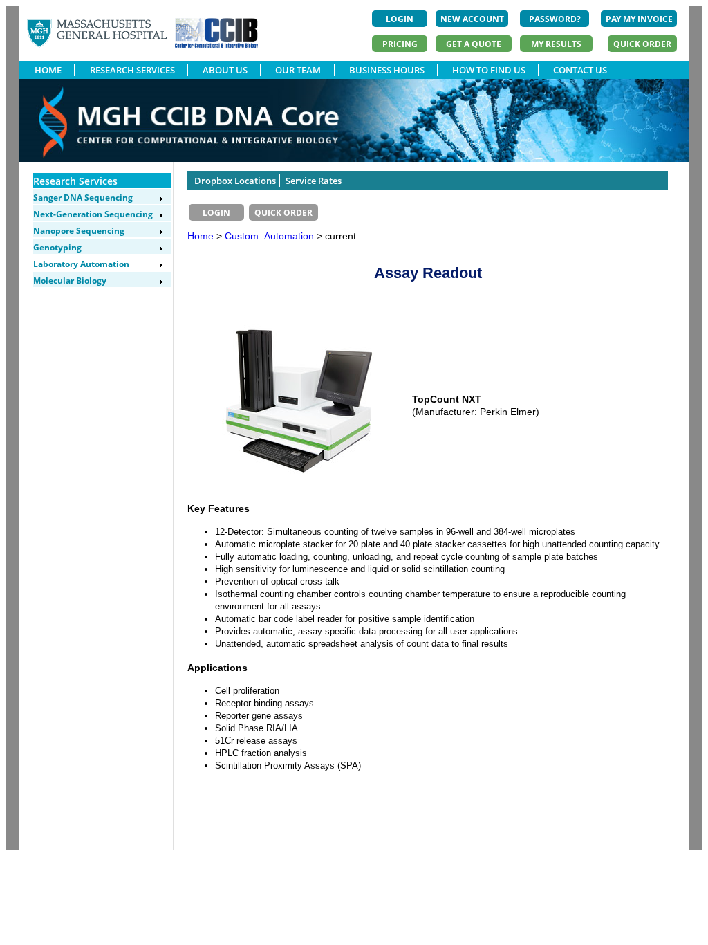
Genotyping (57, 247)
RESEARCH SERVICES (132, 70)
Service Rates (314, 180)
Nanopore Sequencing (78, 231)
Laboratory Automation (81, 264)
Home (200, 235)
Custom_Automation (271, 235)
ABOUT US (225, 70)
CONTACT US (580, 70)
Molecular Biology (69, 280)
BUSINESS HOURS (387, 70)
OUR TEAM (298, 70)
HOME (48, 70)
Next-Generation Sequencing (93, 214)
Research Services (75, 180)
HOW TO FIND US (488, 70)
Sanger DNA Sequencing (83, 197)
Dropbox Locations (235, 180)
